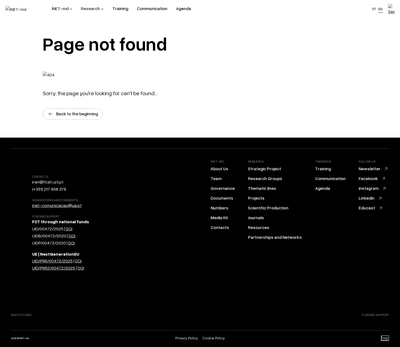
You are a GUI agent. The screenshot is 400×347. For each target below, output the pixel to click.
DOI (69, 229)
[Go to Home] (28, 9)
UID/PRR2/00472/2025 (53, 268)
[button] (62, 9)
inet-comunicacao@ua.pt (57, 205)
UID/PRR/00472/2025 (52, 261)
